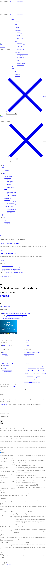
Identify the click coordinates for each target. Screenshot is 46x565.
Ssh (39, 377)
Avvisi (27, 342)
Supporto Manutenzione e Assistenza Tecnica (10, 366)
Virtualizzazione (26, 382)
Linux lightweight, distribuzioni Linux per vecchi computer (12, 272)
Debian (33, 368)
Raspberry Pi (30, 375)
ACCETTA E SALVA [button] (4, 562)
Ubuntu (35, 379)
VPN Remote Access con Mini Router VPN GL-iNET (17, 311)
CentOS (36, 363)
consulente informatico (34, 365)
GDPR (25, 370)
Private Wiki (4, 354)
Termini (14, 386)
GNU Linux (29, 370)
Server (36, 375)
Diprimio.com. (2, 47)
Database (30, 368)
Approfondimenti (29, 340)
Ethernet (41, 368)
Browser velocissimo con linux (7, 266)
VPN (30, 382)
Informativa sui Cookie (4, 404)
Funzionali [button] (2, 490)
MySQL (39, 373)
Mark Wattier (4, 318)
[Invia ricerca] (16, 114)
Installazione (29, 373)
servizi (38, 375)
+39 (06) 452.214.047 (6, 345)
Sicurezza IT (31, 377)
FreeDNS (4, 296)
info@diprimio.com (20, 1)
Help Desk (4, 352)
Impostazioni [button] (2, 416)
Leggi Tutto (2, 250)
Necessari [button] (1, 450)
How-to (27, 345)
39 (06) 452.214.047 (12, 1)
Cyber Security (28, 343)
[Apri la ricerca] (24, 111)
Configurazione (26, 365)
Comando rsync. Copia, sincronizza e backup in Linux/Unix (13, 267)
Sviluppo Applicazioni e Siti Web (8, 363)
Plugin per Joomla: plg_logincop (9, 243)
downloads (38, 368)
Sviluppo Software (5, 365)
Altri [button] (1, 552)
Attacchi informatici (28, 363)
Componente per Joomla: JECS (9, 253)
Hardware (40, 370)
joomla (34, 373)
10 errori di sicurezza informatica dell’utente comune (18, 316)
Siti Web (36, 377)
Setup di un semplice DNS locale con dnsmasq (10, 273)
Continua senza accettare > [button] (4, 413)
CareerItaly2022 (5, 316)
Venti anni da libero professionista (14, 318)
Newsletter (44, 96)
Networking (4, 368)
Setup (25, 377)
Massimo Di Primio (5, 313)
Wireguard (38, 382)
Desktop (35, 368)
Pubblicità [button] (2, 534)
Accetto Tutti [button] (7, 416)
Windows (33, 382)
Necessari (3, 452)
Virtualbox (43, 379)
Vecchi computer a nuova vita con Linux (9, 270)
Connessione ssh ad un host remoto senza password (11, 269)
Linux (36, 373)
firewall (43, 368)
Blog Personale (5, 355)
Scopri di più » (27, 355)
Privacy (10, 386)
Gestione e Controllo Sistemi (7, 370)
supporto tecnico (43, 377)
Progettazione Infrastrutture (7, 371)
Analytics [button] (1, 503)
